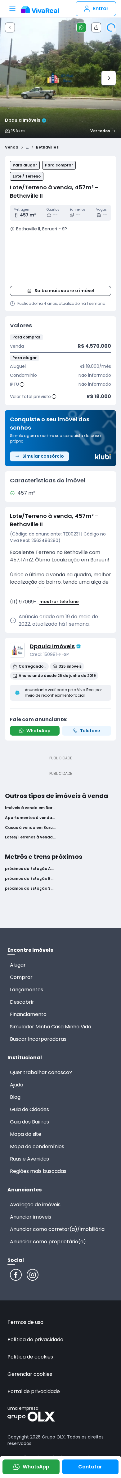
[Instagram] (32, 1275)
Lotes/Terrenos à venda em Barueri (30, 837)
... (27, 146)
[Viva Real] (40, 9)
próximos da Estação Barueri (30, 878)
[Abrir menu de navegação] (12, 8)
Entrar (101, 8)
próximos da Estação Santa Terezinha (30, 888)
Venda (11, 147)
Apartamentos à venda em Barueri (30, 817)
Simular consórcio (43, 456)
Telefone (90, 731)
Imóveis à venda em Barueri (30, 807)
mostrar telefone (59, 602)
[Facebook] (16, 1275)
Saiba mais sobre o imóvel (64, 291)
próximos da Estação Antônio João (30, 868)
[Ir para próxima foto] (108, 78)
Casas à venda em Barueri (30, 827)
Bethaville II (48, 147)
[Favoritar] (111, 27)
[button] (60, 258)
